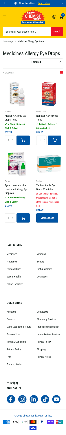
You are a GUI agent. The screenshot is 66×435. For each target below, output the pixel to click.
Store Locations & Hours (19, 326)
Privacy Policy (44, 341)
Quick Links (14, 303)
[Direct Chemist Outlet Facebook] (11, 399)
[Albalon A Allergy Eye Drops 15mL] (17, 94)
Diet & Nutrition (44, 269)
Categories (14, 245)
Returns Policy (14, 349)
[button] (4, 3)
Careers (10, 319)
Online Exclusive (15, 284)
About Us (11, 311)
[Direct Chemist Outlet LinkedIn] (33, 399)
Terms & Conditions (16, 341)
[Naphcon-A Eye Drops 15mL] (48, 94)
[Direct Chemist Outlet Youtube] (56, 399)
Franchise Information (48, 326)
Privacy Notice (44, 356)
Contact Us (42, 311)
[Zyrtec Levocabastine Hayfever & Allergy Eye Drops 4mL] (17, 163)
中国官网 (12, 383)
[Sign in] (54, 16)
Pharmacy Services (46, 319)
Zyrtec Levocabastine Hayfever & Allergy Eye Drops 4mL (16, 189)
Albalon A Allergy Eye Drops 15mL (15, 117)
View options (47, 217)
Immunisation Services (48, 334)
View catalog (5, 16)
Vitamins (41, 254)
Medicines (12, 254)
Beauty (40, 261)
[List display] (61, 72)
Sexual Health (14, 276)
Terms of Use (13, 334)
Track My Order (14, 364)
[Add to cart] (23, 140)
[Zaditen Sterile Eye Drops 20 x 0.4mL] (48, 163)
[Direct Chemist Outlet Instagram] (22, 399)
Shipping (41, 349)
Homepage (8, 41)
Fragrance (12, 261)
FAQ (9, 356)
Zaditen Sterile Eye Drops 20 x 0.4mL (45, 187)
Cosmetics (42, 276)
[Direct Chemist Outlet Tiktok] (45, 399)
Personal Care (14, 269)
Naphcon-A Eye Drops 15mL (47, 117)
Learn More (44, 3)
